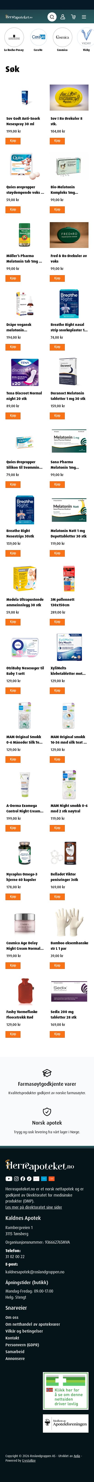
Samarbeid (14, 1351)
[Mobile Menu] (84, 17)
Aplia (77, 1456)
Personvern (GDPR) (22, 1344)
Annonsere (15, 1358)
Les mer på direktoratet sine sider (33, 1207)
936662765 (54, 1242)
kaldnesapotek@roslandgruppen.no (34, 1271)
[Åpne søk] (52, 16)
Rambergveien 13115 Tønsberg (19, 1230)
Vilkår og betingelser (24, 1331)
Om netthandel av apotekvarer (32, 1324)
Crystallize (29, 1460)
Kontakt (12, 1338)
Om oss (11, 1317)
